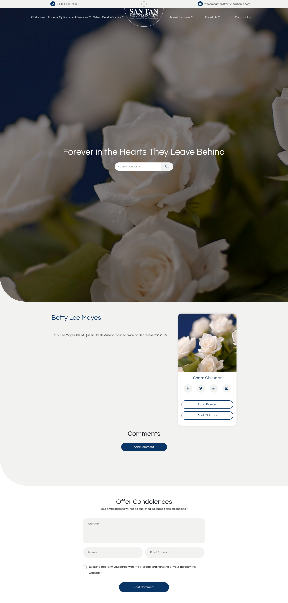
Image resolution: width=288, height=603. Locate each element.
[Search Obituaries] (167, 166)
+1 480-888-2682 (67, 4)
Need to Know (180, 17)
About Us (210, 17)
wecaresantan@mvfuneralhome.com (227, 4)
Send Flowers (207, 404)
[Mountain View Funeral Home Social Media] (144, 3)
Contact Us (243, 17)
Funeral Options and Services (68, 17)
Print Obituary (207, 415)
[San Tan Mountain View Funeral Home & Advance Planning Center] (143, 17)
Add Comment (144, 447)
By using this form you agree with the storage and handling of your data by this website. (142, 569)
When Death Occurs (107, 17)
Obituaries (38, 17)
